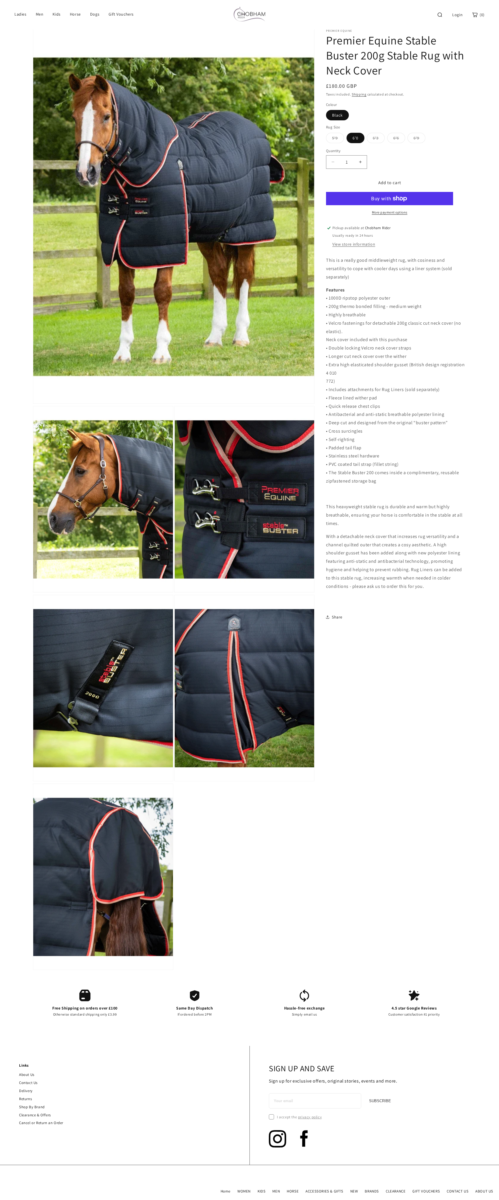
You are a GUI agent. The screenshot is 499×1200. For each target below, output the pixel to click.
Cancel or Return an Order (41, 1122)
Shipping (359, 94)
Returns (25, 1098)
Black (337, 115)
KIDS (261, 1191)
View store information (353, 244)
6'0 (355, 137)
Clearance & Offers (35, 1115)
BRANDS (372, 1191)
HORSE (293, 1191)
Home (225, 1191)
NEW (354, 1191)
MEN (276, 1191)
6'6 (399, 139)
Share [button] (337, 616)
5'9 (338, 139)
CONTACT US (457, 1191)
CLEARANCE (395, 1191)
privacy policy (310, 1117)
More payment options (389, 212)
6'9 (419, 139)
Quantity (333, 150)
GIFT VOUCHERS (426, 1191)
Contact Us (28, 1082)
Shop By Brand (32, 1106)
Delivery (26, 1090)
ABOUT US (484, 1191)
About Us (26, 1074)
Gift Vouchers (121, 14)
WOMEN (244, 1191)
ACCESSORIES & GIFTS (324, 1191)
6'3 (379, 139)
